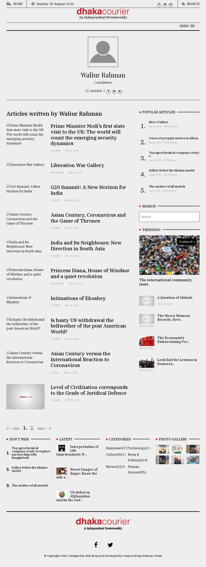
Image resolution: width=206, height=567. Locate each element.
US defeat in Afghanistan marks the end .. (73, 496)
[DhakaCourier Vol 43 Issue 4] (177, 451)
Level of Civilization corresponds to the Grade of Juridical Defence (89, 390)
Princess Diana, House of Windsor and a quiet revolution (90, 273)
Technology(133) (141, 448)
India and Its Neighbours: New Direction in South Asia (86, 245)
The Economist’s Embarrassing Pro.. (173, 340)
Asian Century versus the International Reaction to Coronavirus (80, 359)
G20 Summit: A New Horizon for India (88, 190)
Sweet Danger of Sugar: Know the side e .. (76, 473)
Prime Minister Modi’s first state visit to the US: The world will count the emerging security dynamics (88, 134)
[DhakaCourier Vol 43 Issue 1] (177, 461)
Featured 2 (57, 283)
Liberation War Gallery (77, 165)
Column (55, 150)
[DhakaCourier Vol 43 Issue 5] (162, 451)
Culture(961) (116, 455)
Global (55, 372)
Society (55, 200)
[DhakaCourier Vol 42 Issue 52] (193, 461)
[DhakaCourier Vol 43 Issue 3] (193, 451)
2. (32, 428)
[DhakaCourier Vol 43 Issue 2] (162, 461)
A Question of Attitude (175, 298)
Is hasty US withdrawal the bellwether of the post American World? (88, 326)
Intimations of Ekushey (78, 298)
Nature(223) (115, 467)
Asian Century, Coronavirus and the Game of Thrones (88, 218)
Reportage (57, 172)
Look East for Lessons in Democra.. (177, 362)
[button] (187, 26)
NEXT (41, 428)
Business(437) (117, 448)
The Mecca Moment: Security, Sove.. (173, 318)
